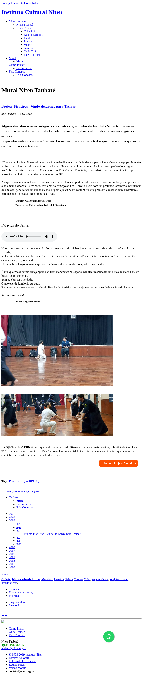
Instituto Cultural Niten (31, 12)
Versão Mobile (17, 667)
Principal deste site (12, 3)
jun (18, 537)
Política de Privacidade (22, 661)
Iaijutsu (28, 38)
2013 (12, 560)
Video (87, 579)
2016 (12, 553)
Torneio (78, 579)
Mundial (47, 579)
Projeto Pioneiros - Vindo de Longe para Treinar (38, 106)
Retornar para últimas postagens (20, 491)
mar (18, 543)
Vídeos (28, 44)
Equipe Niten (17, 664)
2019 (12, 520)
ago (18, 527)
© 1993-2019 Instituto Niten (25, 654)
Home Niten (31, 3)
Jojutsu (28, 41)
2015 (12, 557)
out (18, 523)
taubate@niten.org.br (13, 648)
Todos (5, 574)
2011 (12, 564)
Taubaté (13, 497)
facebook (14, 605)
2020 (12, 517)
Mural (12, 58)
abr (18, 540)
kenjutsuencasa (9, 583)
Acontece (29, 48)
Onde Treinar (31, 51)
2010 (12, 567)
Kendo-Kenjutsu (33, 34)
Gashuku (6, 579)
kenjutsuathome (100, 579)
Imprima (14, 595)
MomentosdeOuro (26, 579)
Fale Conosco (32, 54)
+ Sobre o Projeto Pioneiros (118, 463)
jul (17, 530)
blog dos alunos (18, 602)
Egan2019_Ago (31, 481)
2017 (12, 550)
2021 (12, 513)
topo (4, 615)
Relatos (69, 579)
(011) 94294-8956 (14, 644)
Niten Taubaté (17, 21)
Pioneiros (14, 481)
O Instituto (30, 31)
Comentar (14, 589)
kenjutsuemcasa (119, 579)
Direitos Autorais (19, 657)
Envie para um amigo (21, 592)
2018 (12, 547)
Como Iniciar (16, 64)
